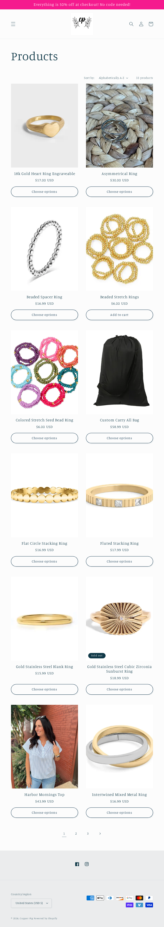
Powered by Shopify (45, 918)
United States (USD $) (29, 903)
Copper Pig (26, 918)
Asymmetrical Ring (119, 173)
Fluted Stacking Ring (119, 543)
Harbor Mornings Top (44, 794)
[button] (13, 24)
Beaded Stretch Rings (119, 297)
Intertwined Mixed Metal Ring (119, 794)
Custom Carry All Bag (119, 420)
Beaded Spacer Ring (44, 297)
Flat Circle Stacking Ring (44, 543)
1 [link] (64, 833)
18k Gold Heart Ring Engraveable (44, 173)
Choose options (44, 192)
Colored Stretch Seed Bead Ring (44, 420)
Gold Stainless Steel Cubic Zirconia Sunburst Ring (119, 669)
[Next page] (100, 833)
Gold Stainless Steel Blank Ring (44, 666)
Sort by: (89, 78)
